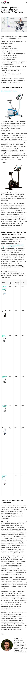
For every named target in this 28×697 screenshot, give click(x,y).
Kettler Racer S (4, 336)
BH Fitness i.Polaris (4, 406)
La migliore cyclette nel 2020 (12, 87)
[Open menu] (26, 2)
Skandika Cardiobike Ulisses (9, 91)
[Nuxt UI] (5, 2)
